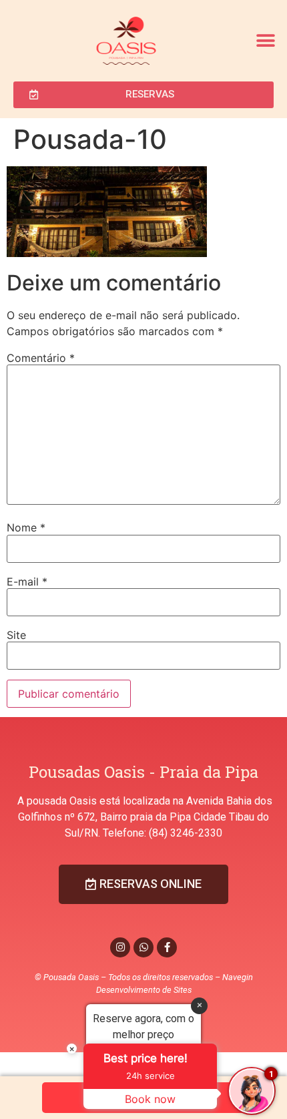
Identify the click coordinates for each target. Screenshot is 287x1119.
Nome (26, 527)
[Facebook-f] (167, 947)
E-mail (27, 581)
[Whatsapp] (143, 947)
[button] (265, 40)
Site (16, 635)
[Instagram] (120, 947)
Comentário (41, 358)
